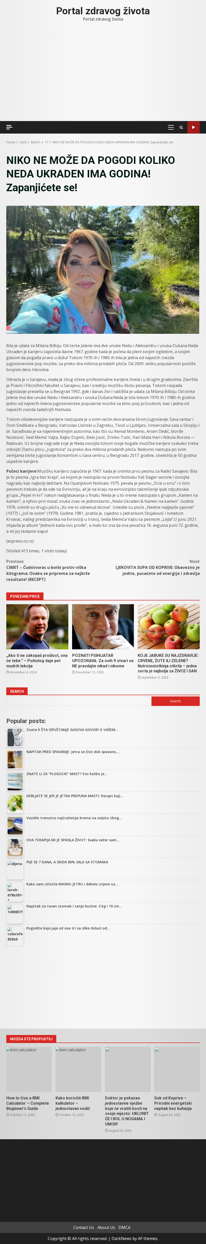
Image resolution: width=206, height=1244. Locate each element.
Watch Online (193, 127)
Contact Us (83, 1227)
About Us (106, 1227)
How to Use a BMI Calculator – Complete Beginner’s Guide (29, 1069)
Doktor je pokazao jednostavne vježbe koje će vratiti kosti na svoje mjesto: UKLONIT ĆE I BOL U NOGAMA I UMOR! (127, 1069)
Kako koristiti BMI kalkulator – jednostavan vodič (78, 1069)
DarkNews (121, 1238)
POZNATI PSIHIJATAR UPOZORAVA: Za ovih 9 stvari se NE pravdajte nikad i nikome (103, 626)
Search (17, 691)
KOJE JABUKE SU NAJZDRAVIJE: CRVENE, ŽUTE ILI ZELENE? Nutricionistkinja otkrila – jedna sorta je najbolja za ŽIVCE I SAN (169, 626)
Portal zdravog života (103, 11)
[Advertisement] (103, 987)
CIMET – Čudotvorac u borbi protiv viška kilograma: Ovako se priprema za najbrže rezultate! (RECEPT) (48, 570)
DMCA (124, 1227)
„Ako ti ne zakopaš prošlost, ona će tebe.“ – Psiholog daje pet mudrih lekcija (37, 626)
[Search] (181, 127)
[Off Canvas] (9, 127)
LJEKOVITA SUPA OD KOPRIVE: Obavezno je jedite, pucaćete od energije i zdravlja (158, 567)
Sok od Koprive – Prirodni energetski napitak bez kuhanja (177, 1069)
